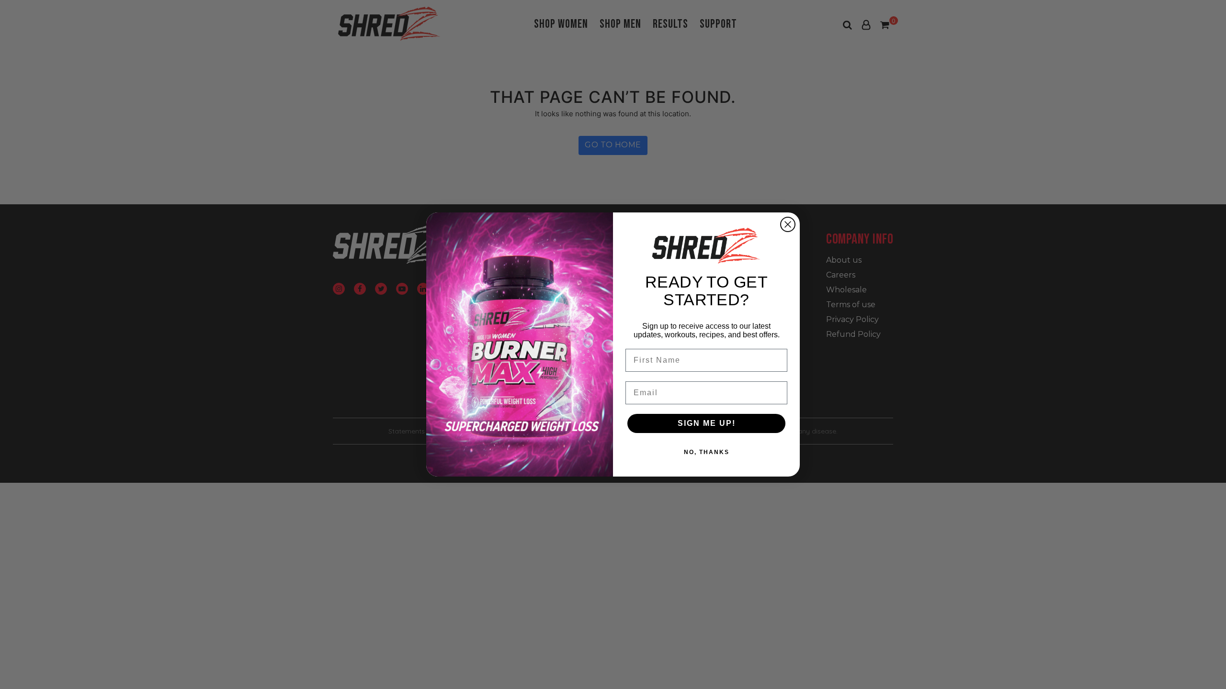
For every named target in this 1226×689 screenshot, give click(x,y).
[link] (706, 245)
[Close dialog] (788, 224)
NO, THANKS (706, 452)
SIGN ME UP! (707, 423)
